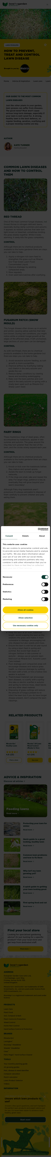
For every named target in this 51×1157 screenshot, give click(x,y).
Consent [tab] (9, 536)
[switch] (45, 584)
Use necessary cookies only (25, 625)
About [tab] (42, 536)
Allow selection (25, 618)
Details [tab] (25, 536)
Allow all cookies (25, 610)
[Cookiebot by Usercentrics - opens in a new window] (38, 529)
